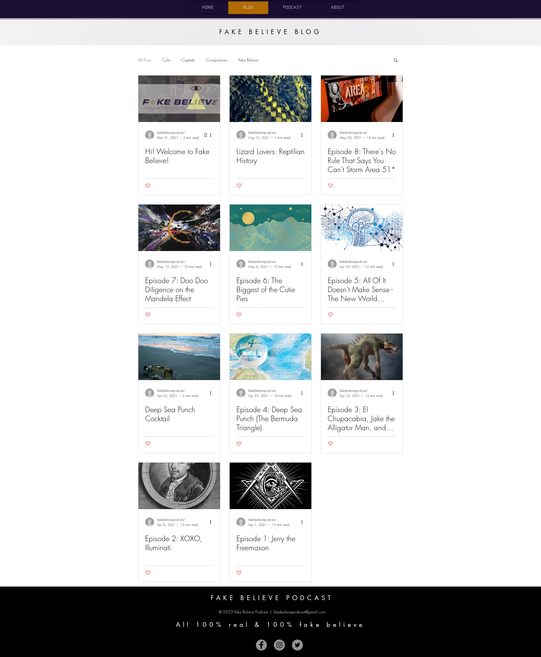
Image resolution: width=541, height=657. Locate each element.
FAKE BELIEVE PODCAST (272, 598)
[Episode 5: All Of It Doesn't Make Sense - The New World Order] (362, 228)
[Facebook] (261, 645)
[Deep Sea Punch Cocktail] (179, 357)
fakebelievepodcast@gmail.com (299, 611)
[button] (395, 61)
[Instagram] (279, 645)
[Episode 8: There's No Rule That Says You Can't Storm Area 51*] (362, 99)
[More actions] (212, 135)
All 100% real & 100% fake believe (270, 625)
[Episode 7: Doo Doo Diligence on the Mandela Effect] (179, 228)
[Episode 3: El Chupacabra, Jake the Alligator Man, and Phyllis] (362, 357)
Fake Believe (248, 60)
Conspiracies (216, 60)
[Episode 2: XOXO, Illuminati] (179, 486)
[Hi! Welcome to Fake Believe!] (179, 99)
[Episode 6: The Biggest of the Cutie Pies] (270, 228)
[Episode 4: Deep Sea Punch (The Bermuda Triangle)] (270, 357)
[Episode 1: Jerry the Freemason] (270, 486)
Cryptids (188, 60)
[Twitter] (297, 645)
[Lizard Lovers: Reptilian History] (270, 99)
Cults (166, 60)
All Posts (144, 60)
